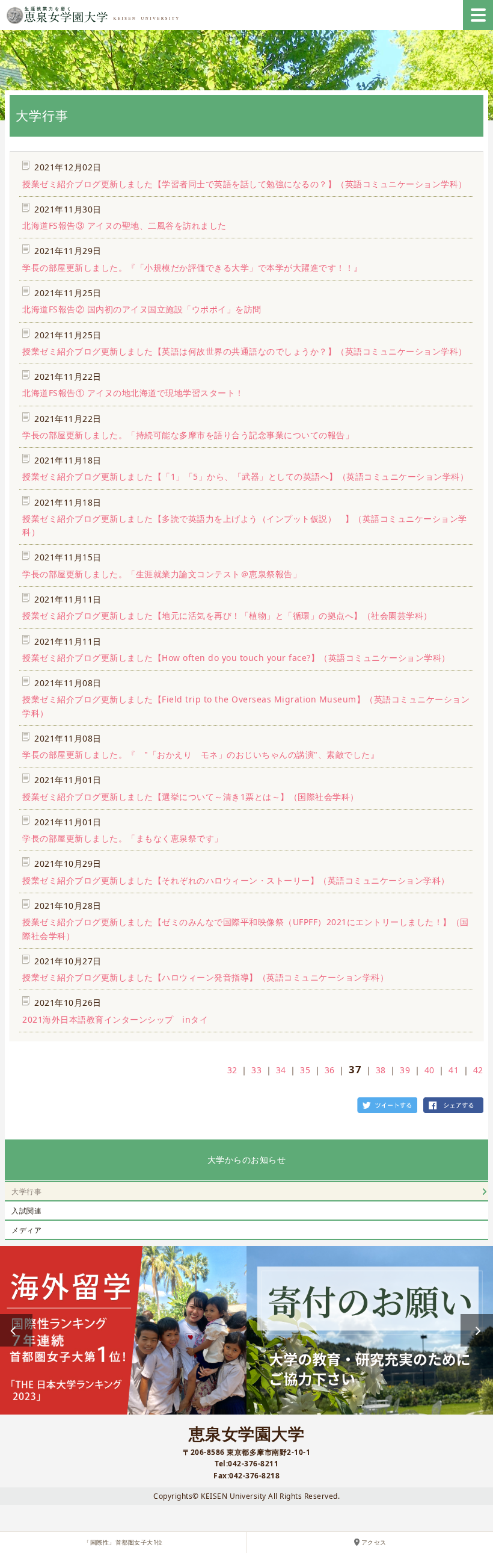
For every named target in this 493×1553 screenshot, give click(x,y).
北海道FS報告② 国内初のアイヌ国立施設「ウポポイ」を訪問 (142, 309)
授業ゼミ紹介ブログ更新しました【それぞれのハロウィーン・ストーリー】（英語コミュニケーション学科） (236, 880)
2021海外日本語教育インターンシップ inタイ (115, 1019)
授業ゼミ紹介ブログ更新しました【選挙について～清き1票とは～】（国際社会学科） (190, 796)
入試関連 (26, 1211)
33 (256, 1070)
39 (405, 1070)
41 (454, 1070)
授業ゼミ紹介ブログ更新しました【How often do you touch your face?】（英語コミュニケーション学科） (236, 657)
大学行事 (26, 1191)
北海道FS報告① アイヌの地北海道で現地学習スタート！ (133, 392)
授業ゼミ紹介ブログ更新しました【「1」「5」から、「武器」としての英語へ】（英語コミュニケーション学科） (245, 476)
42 (478, 1070)
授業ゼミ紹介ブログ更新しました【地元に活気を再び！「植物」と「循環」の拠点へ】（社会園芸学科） (227, 615)
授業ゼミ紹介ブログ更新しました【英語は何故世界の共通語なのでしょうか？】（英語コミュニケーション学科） (244, 351)
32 (232, 1070)
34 (281, 1070)
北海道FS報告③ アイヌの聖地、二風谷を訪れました (124, 225)
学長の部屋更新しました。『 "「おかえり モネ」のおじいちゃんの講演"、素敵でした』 (200, 754)
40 (429, 1070)
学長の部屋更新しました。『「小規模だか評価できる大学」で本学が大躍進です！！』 (192, 267)
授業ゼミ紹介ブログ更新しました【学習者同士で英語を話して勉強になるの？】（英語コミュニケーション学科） (244, 184)
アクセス (374, 1542)
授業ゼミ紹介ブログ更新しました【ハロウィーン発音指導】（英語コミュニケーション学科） (205, 977)
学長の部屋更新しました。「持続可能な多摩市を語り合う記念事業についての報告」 (188, 435)
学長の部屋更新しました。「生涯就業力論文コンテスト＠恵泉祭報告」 (161, 574)
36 (330, 1070)
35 (305, 1070)
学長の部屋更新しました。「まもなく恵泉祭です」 (122, 838)
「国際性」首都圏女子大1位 (123, 1542)
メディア (26, 1230)
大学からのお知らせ (246, 1159)
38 (381, 1070)
